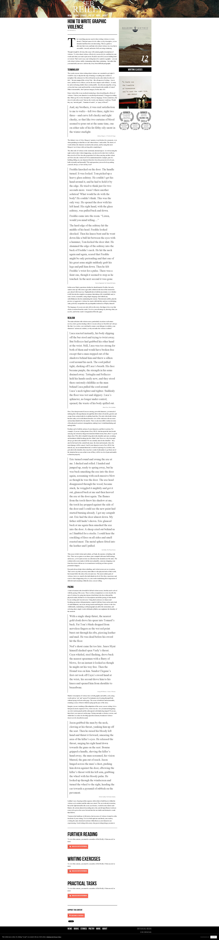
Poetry (91, 15)
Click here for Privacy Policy (53, 937)
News (70, 15)
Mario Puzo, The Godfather (109, 407)
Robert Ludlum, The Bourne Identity (107, 796)
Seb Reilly (72, 30)
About (104, 15)
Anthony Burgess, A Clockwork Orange (106, 136)
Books (76, 15)
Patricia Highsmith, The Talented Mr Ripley (105, 283)
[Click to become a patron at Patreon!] (76, 918)
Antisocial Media (144, 928)
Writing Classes (135, 69)
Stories (83, 15)
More (98, 15)
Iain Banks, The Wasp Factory (108, 549)
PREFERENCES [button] (204, 937)
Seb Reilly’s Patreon (103, 839)
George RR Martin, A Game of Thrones (106, 691)
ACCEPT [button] (213, 937)
